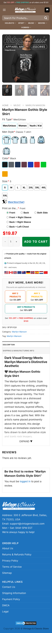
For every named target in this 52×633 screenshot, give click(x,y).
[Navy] (18, 164)
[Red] (37, 164)
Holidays (9, 23)
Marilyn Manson (35, 105)
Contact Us (8, 586)
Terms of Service (12, 566)
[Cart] (47, 10)
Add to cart (36, 241)
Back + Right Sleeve (20, 222)
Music (31, 23)
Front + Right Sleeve (20, 217)
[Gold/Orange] (5, 174)
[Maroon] (24, 164)
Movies (41, 23)
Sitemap (7, 572)
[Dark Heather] (11, 164)
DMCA (6, 605)
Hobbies (25, 27)
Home (5, 105)
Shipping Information (14, 593)
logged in (25, 481)
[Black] (5, 164)
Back (26, 212)
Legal (5, 611)
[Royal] (31, 164)
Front (12, 212)
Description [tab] (9, 345)
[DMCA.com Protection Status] (26, 623)
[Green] (44, 164)
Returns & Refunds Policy (16, 554)
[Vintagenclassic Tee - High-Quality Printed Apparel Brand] (25, 10)
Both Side (42, 212)
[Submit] (46, 18)
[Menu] (4, 10)
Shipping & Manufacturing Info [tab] (18, 351)
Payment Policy (11, 599)
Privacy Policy (10, 560)
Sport (21, 23)
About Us (7, 548)
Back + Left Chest (19, 226)
